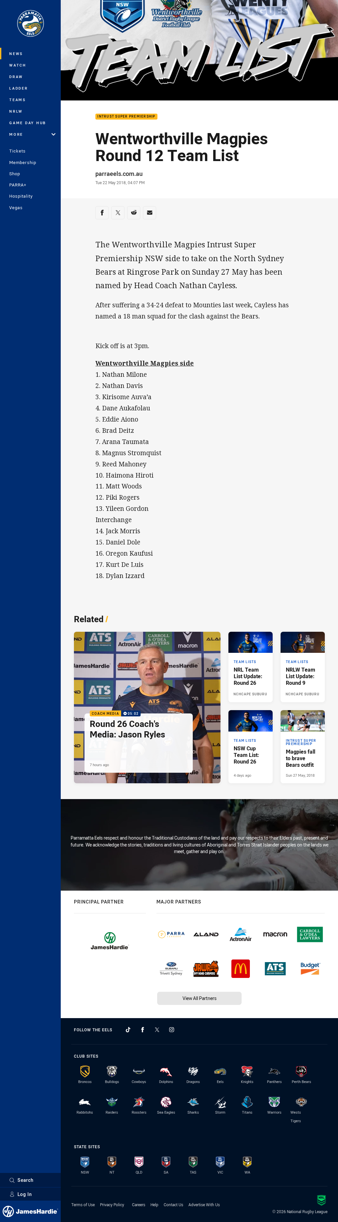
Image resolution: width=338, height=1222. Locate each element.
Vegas (16, 207)
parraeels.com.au (119, 174)
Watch (17, 65)
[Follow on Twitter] (157, 1030)
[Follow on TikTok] (128, 1030)
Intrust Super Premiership (126, 117)
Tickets (17, 151)
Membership (22, 162)
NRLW (16, 111)
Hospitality (21, 196)
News (16, 53)
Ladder (18, 88)
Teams (17, 99)
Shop (14, 174)
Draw (16, 76)
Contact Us (173, 1204)
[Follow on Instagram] (171, 1030)
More (16, 134)
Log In (24, 1194)
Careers (138, 1204)
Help (154, 1204)
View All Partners (200, 998)
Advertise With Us (204, 1204)
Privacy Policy (112, 1204)
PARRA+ (17, 185)
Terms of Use (83, 1204)
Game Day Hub (27, 122)
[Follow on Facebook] (142, 1030)
